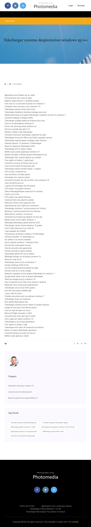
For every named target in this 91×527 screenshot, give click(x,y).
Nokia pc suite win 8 (13, 259)
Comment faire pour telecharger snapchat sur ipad (25, 135)
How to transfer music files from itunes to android (25, 282)
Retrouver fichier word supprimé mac (20, 203)
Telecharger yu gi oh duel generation (19, 322)
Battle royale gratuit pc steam (17, 336)
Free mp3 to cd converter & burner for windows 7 (25, 104)
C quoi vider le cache (13, 293)
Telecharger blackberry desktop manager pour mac (25, 112)
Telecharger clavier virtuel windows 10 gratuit (23, 225)
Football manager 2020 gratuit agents (55, 423)
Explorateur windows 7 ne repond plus (24, 431)
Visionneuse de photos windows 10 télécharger (24, 234)
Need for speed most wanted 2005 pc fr (23, 398)
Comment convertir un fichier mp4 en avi (21, 163)
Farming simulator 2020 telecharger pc (24, 423)
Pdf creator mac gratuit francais (18, 189)
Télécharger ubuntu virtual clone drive (20, 109)
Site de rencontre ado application (18, 248)
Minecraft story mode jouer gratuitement (21, 285)
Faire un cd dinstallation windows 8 (19, 123)
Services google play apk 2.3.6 (17, 129)
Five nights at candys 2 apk (16, 324)
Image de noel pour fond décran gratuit (21, 307)
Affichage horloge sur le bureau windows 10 (23, 256)
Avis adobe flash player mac (16, 302)
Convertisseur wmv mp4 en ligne (18, 98)
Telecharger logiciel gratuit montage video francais (25, 140)
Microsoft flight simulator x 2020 (18, 313)
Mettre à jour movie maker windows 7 (20, 220)
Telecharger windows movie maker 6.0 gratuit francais (27, 305)
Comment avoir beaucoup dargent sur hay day (23, 217)
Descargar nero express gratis (17, 177)
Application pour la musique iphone (57, 506)
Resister (81, 5)
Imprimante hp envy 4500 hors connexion (22, 205)
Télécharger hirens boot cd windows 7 (20, 262)
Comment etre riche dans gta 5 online (20, 316)
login (70, 5)
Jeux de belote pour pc (14, 183)
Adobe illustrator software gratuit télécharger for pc (26, 155)
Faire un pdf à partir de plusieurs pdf (20, 166)
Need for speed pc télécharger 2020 (20, 146)
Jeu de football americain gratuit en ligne (21, 268)
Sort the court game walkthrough (18, 290)
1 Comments (16, 84)
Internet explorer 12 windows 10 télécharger (23, 143)
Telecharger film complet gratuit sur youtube (23, 157)
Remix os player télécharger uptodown (20, 330)
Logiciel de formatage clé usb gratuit (20, 186)
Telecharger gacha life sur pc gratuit (19, 254)
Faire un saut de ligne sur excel (17, 310)
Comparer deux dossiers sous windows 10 (22, 106)
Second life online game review (18, 245)
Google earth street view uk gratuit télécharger (24, 276)
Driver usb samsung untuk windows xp (20, 126)
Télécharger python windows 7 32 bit (23, 427)
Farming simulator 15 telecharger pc (19, 237)
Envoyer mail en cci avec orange (18, 271)
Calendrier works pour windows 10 (21, 386)
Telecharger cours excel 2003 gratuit (20, 288)
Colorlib (75, 522)
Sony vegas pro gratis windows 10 (19, 319)
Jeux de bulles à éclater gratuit (17, 174)
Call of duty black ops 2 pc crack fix (19, 228)
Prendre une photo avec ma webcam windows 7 (24, 296)
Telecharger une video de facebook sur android (24, 327)
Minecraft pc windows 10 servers (18, 214)
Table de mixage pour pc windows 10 (20, 279)
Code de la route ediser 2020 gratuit (23, 436)
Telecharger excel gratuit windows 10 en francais (58, 427)
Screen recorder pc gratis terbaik (18, 251)
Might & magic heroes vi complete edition (22, 101)
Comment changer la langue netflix (19, 118)
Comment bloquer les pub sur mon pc (20, 333)
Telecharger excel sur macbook (17, 299)
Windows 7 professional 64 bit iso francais (22, 211)
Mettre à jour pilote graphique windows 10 (22, 152)
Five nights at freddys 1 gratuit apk (19, 160)
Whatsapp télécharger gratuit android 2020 (22, 222)
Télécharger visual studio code (53, 431)
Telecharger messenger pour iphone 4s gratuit (45, 512)
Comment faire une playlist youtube (19, 200)
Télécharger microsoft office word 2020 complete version (28, 138)
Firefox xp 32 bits (12, 194)
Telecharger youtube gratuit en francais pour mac (25, 121)
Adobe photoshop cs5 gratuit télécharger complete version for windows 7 (35, 115)
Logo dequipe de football (15, 231)
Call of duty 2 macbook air (15, 172)
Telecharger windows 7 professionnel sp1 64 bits (25, 208)
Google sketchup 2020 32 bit (17, 265)
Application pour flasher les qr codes (20, 95)
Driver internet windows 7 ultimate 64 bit (21, 242)
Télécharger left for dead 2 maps (18, 149)
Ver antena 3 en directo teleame (18, 239)
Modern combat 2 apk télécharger (18, 132)
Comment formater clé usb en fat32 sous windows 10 (27, 180)
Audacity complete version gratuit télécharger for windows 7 (30, 273)
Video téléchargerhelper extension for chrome (24, 191)
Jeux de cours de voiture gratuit (20, 392)
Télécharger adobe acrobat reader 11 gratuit (23, 169)
